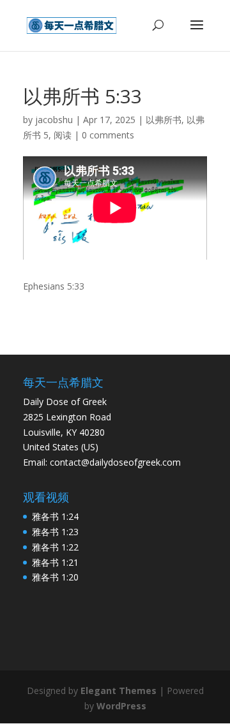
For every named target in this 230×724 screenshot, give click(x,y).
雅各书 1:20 (55, 577)
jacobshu (54, 120)
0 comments (108, 135)
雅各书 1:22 (55, 547)
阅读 (63, 135)
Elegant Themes (118, 690)
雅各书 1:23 (55, 532)
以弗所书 (163, 120)
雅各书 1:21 (55, 562)
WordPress (121, 706)
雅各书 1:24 (55, 516)
